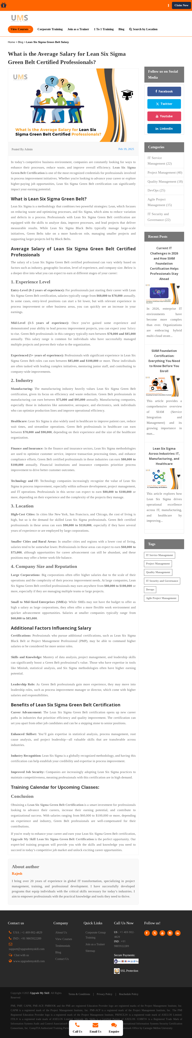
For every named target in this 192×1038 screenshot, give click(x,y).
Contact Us (62, 958)
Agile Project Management (161, 598)
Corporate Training (50, 29)
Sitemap (90, 950)
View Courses (63, 939)
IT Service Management (159, 555)
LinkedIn (166, 128)
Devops (150, 589)
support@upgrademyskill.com (26, 949)
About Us (61, 932)
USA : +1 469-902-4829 (27, 932)
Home (12, 42)
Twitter (166, 104)
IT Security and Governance (162, 581)
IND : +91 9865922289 (27, 938)
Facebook (166, 91)
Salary (131, 328)
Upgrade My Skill (39, 993)
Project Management (165, 172)
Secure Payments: (124, 955)
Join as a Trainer (78, 29)
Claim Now (181, 5)
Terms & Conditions (79, 994)
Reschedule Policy (128, 994)
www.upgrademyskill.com (29, 961)
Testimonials (62, 945)
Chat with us (21, 955)
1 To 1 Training (104, 29)
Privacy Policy (104, 994)
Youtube (166, 116)
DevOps (156, 190)
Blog (121, 29)
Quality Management (165, 181)
